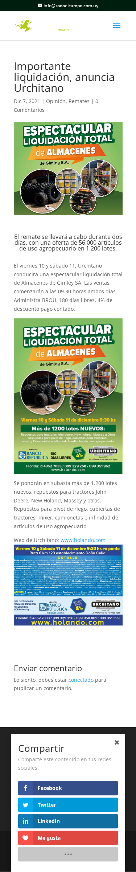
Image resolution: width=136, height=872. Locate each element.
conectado (81, 679)
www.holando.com (83, 540)
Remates (79, 101)
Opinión (56, 101)
